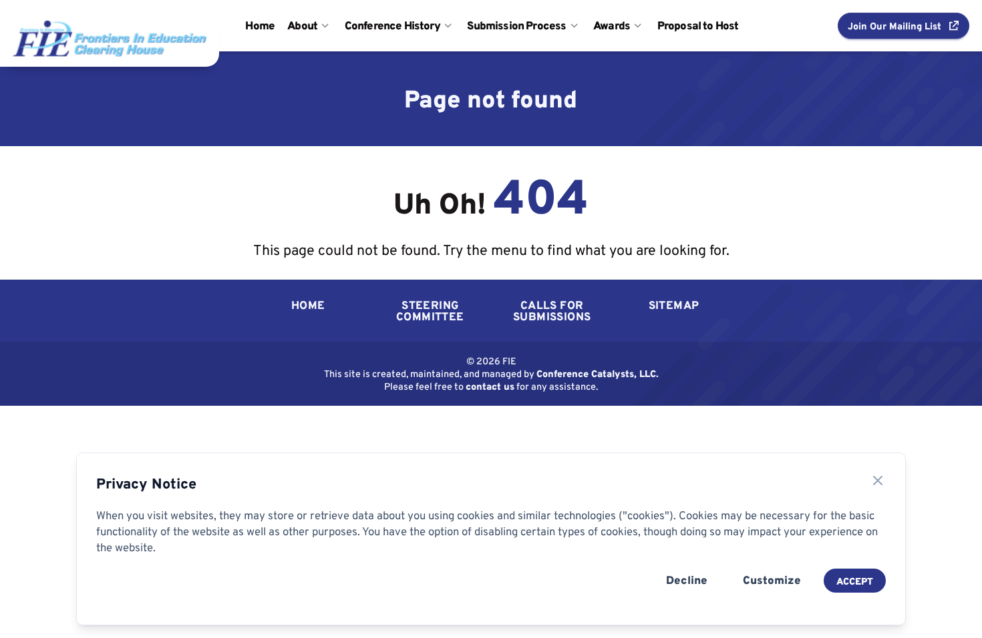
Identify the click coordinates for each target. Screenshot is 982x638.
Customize (772, 580)
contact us (490, 386)
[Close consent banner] (878, 480)
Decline (686, 580)
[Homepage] (79, 25)
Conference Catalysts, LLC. (597, 373)
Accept (854, 581)
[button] (903, 25)
